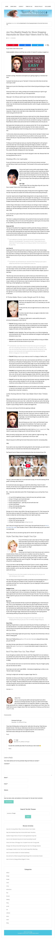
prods (7, 906)
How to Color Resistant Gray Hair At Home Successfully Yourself (21, 839)
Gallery (8, 899)
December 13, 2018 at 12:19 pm (21, 741)
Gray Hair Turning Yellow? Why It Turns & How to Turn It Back (20, 829)
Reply (7, 734)
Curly (7, 886)
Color (7, 882)
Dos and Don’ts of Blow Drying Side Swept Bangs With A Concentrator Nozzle (24, 856)
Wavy (7, 923)
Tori (15, 740)
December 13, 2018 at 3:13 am (19, 722)
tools (7, 919)
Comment (7, 763)
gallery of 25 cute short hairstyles (28, 639)
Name (6, 777)
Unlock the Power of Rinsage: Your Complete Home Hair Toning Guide (22, 842)
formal (7, 896)
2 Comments (13, 38)
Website (6, 790)
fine (7, 892)
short (12, 689)
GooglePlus (9, 708)
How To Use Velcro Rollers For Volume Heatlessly (17, 852)
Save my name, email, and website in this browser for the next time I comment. (23, 798)
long (7, 902)
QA (7, 909)
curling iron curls (28, 522)
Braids (7, 879)
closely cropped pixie (41, 429)
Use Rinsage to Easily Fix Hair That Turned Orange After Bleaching (21, 849)
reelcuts (8, 913)
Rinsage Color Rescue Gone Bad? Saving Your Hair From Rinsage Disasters (23, 845)
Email (6, 783)
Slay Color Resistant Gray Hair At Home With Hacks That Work (20, 832)
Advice (7, 872)
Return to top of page (28, 931)
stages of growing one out (18, 646)
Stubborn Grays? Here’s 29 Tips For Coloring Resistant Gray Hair (21, 835)
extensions (8, 889)
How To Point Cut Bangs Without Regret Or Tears (17, 859)
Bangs (7, 876)
